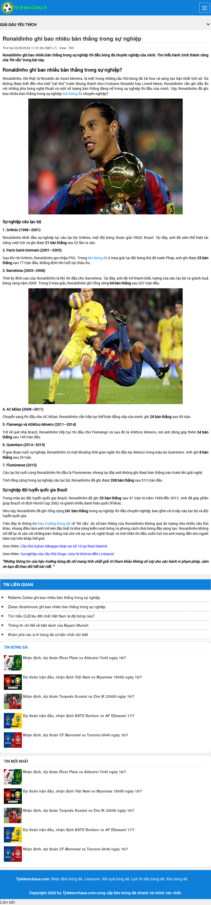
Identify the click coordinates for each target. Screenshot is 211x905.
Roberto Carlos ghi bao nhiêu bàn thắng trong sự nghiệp (54, 597)
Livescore (92, 878)
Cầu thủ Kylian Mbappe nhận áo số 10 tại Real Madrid (64, 546)
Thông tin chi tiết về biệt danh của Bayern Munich (48, 625)
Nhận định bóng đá (66, 878)
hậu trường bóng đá (54, 523)
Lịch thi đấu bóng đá (147, 878)
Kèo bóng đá (176, 878)
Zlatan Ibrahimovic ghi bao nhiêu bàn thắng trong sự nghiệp (57, 606)
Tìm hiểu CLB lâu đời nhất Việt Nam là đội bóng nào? (51, 616)
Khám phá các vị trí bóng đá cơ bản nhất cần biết (48, 634)
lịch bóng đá (72, 93)
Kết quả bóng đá (115, 878)
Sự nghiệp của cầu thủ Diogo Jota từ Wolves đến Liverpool (67, 553)
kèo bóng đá (97, 257)
